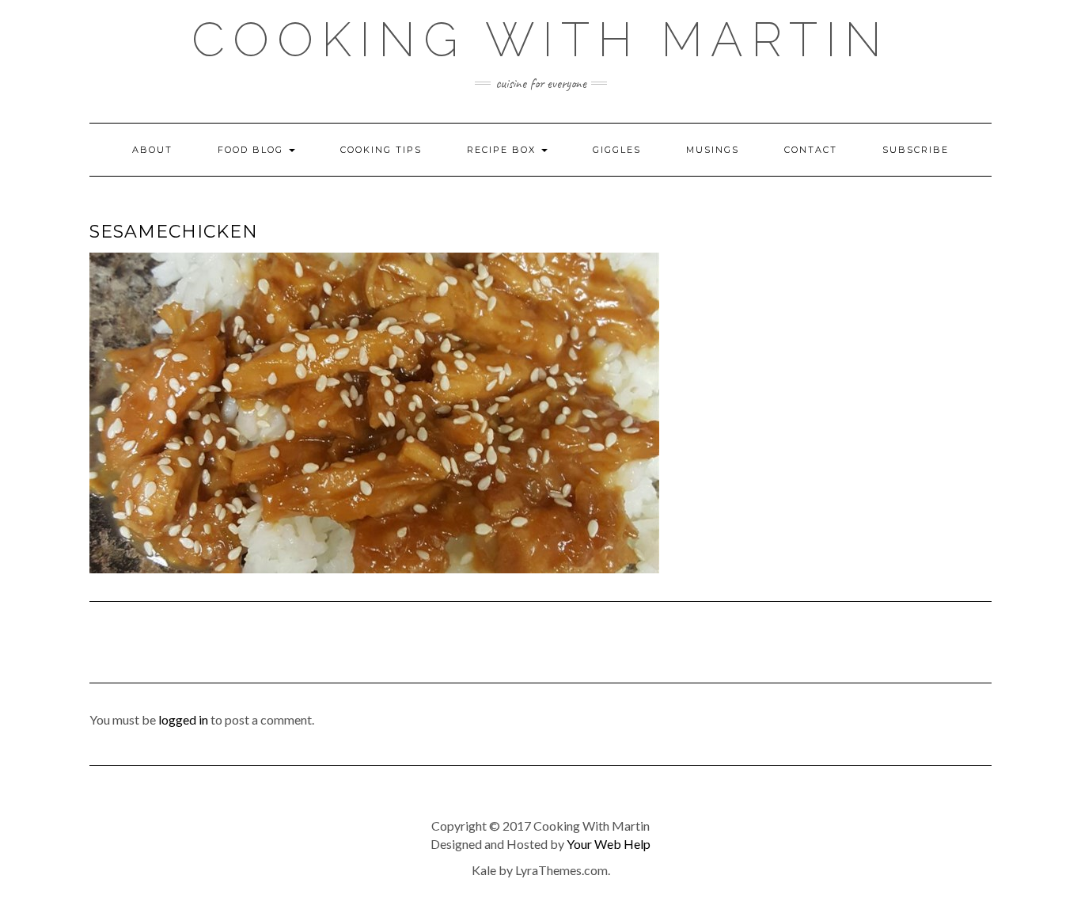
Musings (712, 149)
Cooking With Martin (540, 39)
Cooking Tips (381, 149)
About (152, 149)
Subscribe (915, 149)
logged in (183, 719)
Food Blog (252, 149)
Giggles (617, 149)
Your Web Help (608, 843)
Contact (810, 149)
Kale (484, 869)
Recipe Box (503, 149)
